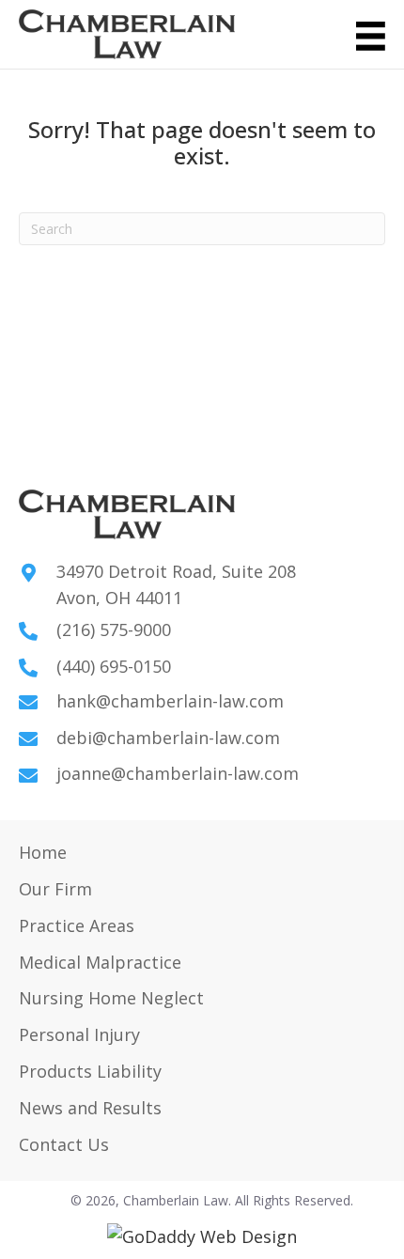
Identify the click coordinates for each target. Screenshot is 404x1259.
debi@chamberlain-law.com (168, 737)
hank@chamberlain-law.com (170, 701)
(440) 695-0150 (113, 666)
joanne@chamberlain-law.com (177, 773)
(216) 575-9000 (113, 629)
